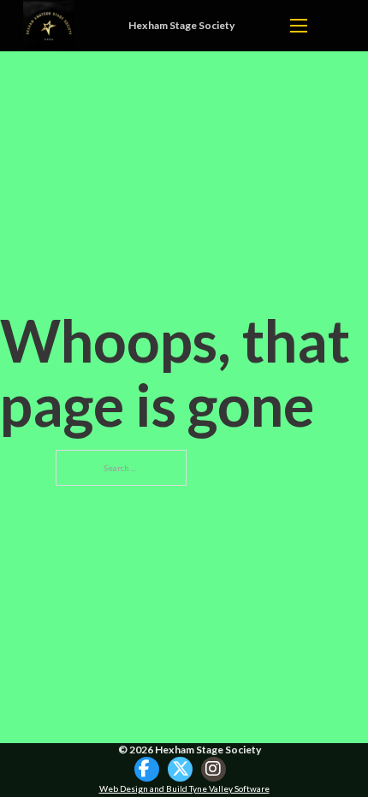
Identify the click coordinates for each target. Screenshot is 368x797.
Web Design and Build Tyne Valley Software (184, 788)
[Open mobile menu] (298, 25)
